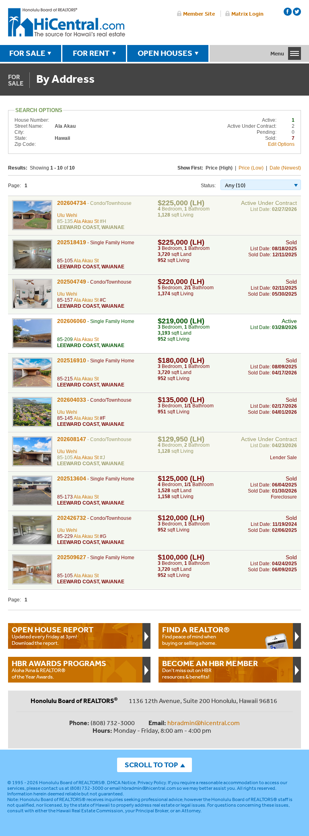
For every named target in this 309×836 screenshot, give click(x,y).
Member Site (199, 13)
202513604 (71, 478)
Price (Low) (251, 168)
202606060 (71, 321)
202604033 (71, 400)
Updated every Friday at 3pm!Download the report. (53, 635)
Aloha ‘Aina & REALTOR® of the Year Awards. (59, 669)
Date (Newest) (285, 168)
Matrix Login (247, 13)
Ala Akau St (86, 221)
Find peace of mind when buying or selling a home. (196, 635)
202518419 (71, 242)
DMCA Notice (121, 782)
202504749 (71, 281)
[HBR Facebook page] (288, 12)
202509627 (71, 557)
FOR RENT (91, 53)
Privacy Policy (152, 782)
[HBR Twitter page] (297, 12)
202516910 (71, 360)
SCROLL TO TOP (151, 764)
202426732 (71, 518)
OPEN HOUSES (165, 53)
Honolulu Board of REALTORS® (72, 782)
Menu (277, 53)
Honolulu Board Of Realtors (66, 22)
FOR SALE (27, 53)
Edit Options (281, 144)
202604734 (71, 203)
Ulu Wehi (67, 215)
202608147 (71, 439)
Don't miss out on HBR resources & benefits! (210, 669)
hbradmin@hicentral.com (203, 723)
